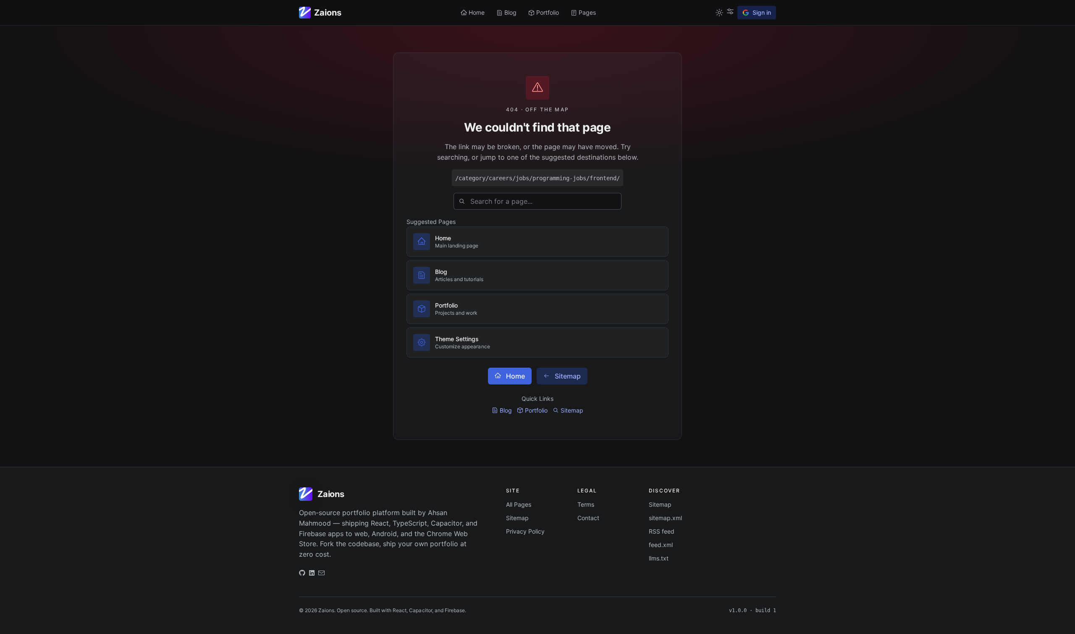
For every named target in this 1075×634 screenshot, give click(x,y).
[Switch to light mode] (719, 12)
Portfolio (536, 410)
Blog (506, 410)
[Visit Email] (321, 575)
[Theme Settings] (730, 11)
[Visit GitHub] (302, 575)
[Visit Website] (312, 575)
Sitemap (568, 376)
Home (515, 376)
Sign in (761, 12)
